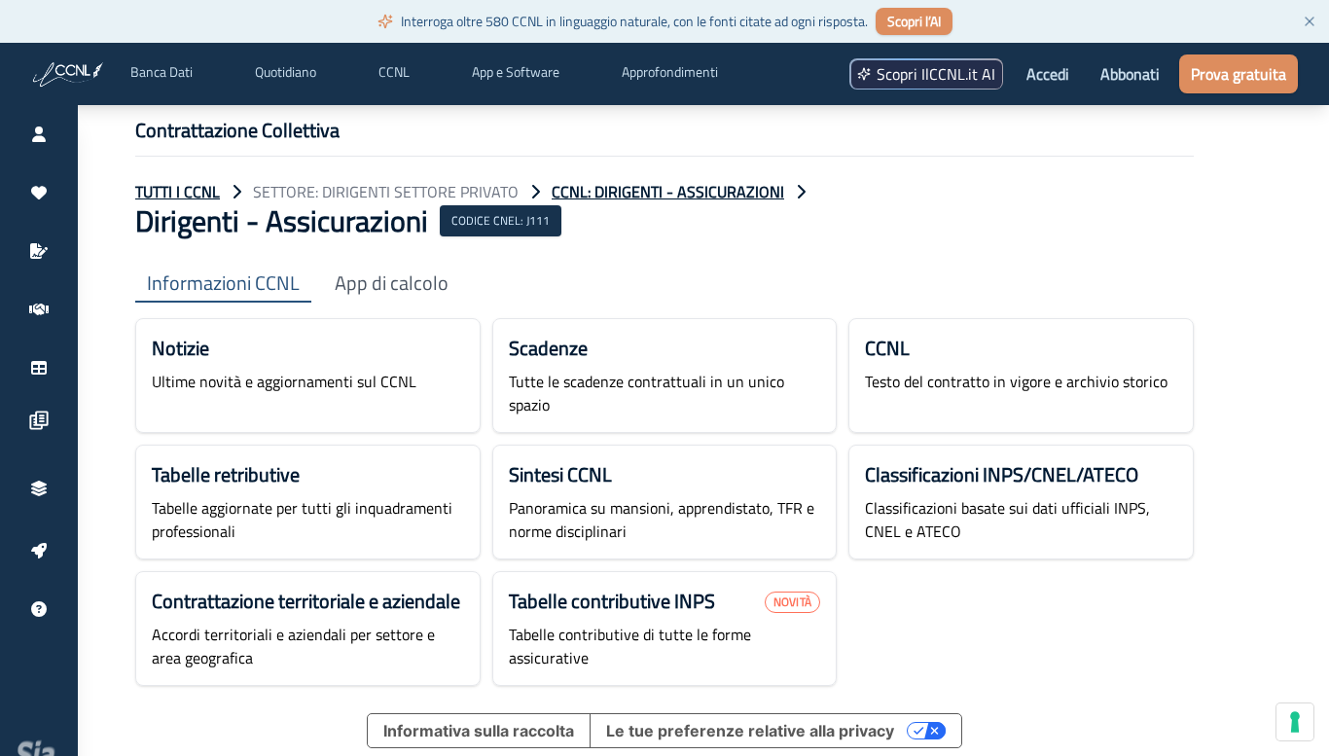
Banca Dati (161, 72)
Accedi (1047, 74)
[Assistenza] (39, 609)
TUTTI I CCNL (177, 191)
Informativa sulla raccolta (478, 730)
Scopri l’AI (914, 21)
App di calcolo (392, 284)
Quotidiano (285, 72)
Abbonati (1130, 74)
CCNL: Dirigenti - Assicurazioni (668, 191)
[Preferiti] (39, 192)
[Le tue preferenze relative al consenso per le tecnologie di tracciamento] (1294, 721)
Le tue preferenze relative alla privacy (750, 730)
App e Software (515, 72)
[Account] (39, 134)
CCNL (394, 72)
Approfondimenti (670, 72)
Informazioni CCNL (223, 284)
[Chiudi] (1309, 21)
